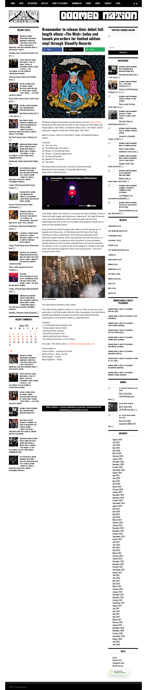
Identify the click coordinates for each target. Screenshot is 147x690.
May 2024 (116, 514)
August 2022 (117, 572)
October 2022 (118, 566)
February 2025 (118, 489)
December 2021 (118, 594)
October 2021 (118, 600)
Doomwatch (77, 3)
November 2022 (118, 564)
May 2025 (116, 481)
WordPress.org (118, 665)
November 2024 (118, 497)
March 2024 (117, 519)
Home (13, 3)
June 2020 (116, 644)
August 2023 (117, 539)
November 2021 (118, 597)
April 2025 (116, 483)
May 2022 (116, 580)
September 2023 (119, 536)
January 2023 (117, 558)
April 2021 (116, 616)
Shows (88, 3)
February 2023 (118, 555)
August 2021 (117, 605)
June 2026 (116, 445)
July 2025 (116, 475)
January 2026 (117, 458)
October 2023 (118, 533)
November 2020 (118, 630)
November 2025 (118, 464)
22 (31, 339)
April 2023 (116, 550)
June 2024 (116, 511)
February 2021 (118, 622)
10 (10, 336)
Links (118, 3)
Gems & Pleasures (60, 3)
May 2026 (116, 447)
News (21, 3)
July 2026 (116, 442)
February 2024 (118, 522)
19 (18, 339)
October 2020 (118, 633)
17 (10, 339)
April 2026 (116, 450)
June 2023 (116, 544)
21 (27, 339)
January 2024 (117, 525)
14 (27, 336)
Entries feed (117, 660)
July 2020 (116, 641)
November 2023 (118, 530)
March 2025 (117, 486)
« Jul (10, 350)
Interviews (32, 3)
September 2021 (119, 602)
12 (18, 336)
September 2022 (119, 569)
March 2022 (117, 586)
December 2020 (118, 627)
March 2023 (117, 553)
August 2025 (117, 472)
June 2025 (116, 478)
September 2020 (119, 636)
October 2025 (118, 467)
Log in (115, 657)
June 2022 (116, 578)
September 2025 (119, 470)
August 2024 (117, 506)
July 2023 (116, 542)
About (98, 3)
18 (14, 339)
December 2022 (118, 561)
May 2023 (116, 547)
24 (10, 342)
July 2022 (116, 575)
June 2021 (116, 611)
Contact (108, 3)
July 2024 (116, 508)
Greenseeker (96, 122)
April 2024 (116, 517)
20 (23, 339)
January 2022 (117, 591)
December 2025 (118, 461)
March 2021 (117, 619)
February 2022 (118, 589)
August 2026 (117, 439)
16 (35, 336)
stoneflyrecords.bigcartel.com (80, 344)
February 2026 (118, 456)
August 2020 (117, 639)
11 (14, 336)
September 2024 (119, 503)
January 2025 (117, 492)
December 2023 (118, 528)
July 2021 (116, 608)
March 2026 (117, 453)
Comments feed (118, 663)
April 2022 (116, 583)
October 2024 (118, 500)
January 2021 (117, 625)
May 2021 (116, 614)
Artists (44, 3)
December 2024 (118, 494)
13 (22, 336)
